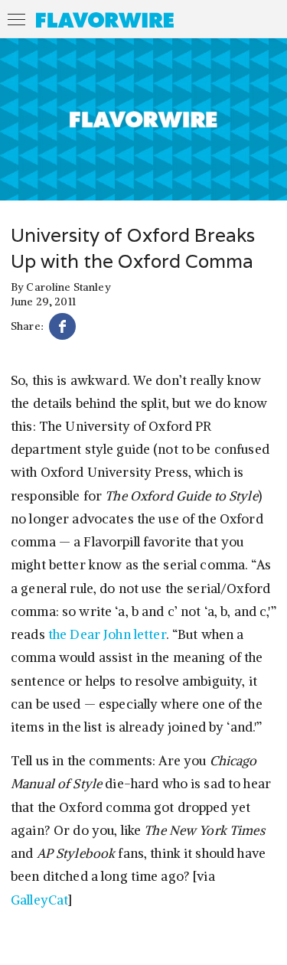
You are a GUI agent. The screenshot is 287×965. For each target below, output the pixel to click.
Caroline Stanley (68, 287)
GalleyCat (39, 900)
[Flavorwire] (105, 20)
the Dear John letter (107, 634)
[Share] (62, 328)
